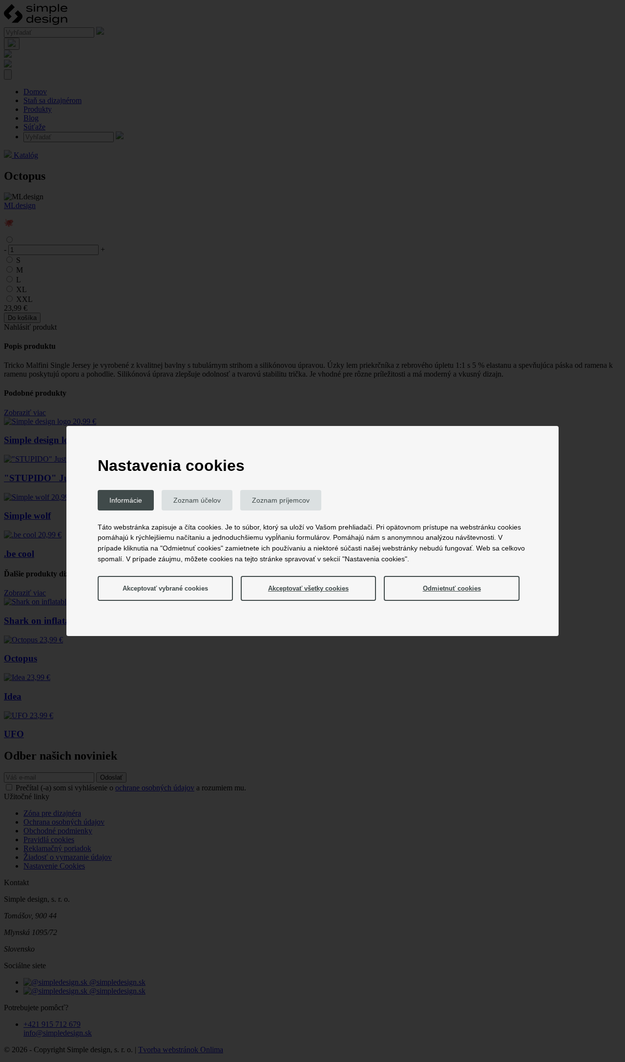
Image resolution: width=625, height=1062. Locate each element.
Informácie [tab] (125, 500)
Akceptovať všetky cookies (308, 588)
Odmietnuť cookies (452, 588)
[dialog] (312, 531)
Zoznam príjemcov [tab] (281, 500)
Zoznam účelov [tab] (197, 500)
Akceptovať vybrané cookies (165, 588)
